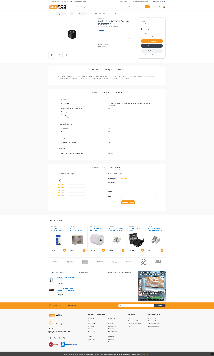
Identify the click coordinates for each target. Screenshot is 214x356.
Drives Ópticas (92, 318)
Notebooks (91, 329)
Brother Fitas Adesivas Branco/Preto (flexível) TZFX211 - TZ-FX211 (57, 229)
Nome (110, 191)
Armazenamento (112, 331)
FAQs (129, 326)
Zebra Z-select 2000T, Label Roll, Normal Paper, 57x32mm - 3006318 (155, 229)
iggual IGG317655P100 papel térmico (96, 229)
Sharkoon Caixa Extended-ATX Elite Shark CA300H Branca (66, 278)
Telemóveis (91, 334)
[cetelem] (152, 286)
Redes (110, 342)
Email (110, 196)
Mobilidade (111, 339)
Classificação (112, 178)
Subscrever (159, 305)
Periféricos (111, 336)
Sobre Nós (131, 318)
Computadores (61, 14)
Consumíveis (82, 14)
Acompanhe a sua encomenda (140, 1)
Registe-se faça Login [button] (159, 1)
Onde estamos (123, 1)
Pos (72, 14)
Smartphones (91, 339)
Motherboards (112, 326)
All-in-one (110, 323)
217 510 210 (53, 1)
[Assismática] (57, 7)
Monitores (111, 329)
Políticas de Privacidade (134, 323)
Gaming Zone (111, 334)
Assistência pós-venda (154, 323)
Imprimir (152, 51)
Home (50, 14)
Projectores (91, 326)
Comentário (111, 182)
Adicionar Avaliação (128, 202)
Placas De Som (112, 318)
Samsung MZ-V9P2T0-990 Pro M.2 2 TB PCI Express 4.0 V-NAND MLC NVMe (66, 289)
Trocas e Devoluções (153, 326)
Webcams (111, 321)
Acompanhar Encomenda (155, 321)
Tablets (90, 336)
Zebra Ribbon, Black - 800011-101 (134, 229)
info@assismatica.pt (81, 1)
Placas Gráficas (92, 323)
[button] (137, 6)
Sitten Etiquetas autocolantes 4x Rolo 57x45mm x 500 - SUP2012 (77, 229)
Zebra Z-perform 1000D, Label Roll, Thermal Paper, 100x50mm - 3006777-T (116, 229)
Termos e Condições (133, 321)
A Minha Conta (152, 318)
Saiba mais (145, 354)
